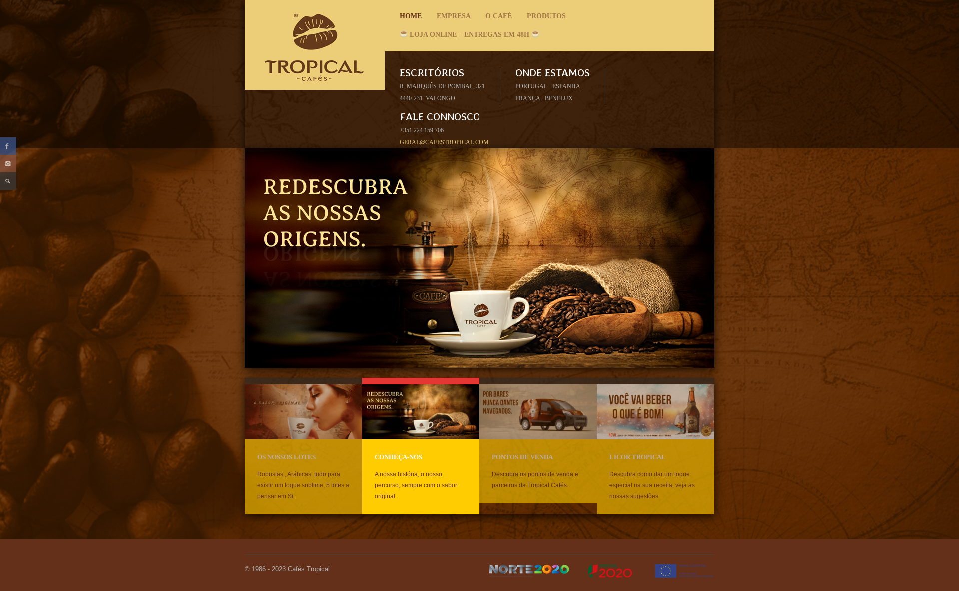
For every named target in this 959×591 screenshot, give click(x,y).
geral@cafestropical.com (444, 142)
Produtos (544, 18)
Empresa (451, 18)
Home (411, 16)
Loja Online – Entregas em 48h (469, 34)
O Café (496, 18)
